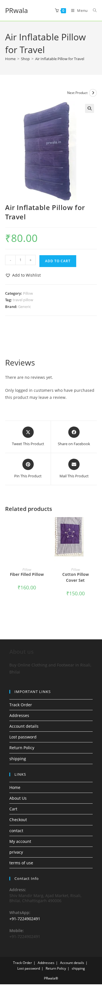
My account (20, 841)
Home (14, 787)
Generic (24, 306)
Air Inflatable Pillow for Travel (59, 58)
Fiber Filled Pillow (27, 574)
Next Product (77, 92)
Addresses (19, 715)
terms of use (21, 862)
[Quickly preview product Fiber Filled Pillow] (46, 527)
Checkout (18, 819)
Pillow (28, 293)
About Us (18, 798)
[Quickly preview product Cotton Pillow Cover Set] (95, 527)
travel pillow (23, 299)
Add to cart (58, 261)
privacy (16, 852)
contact (16, 830)
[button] (89, 108)
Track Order (20, 704)
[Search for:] (93, 10)
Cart (13, 809)
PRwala (16, 10)
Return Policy (21, 747)
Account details (24, 726)
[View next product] (93, 93)
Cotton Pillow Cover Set (75, 577)
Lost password (23, 737)
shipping (17, 758)
